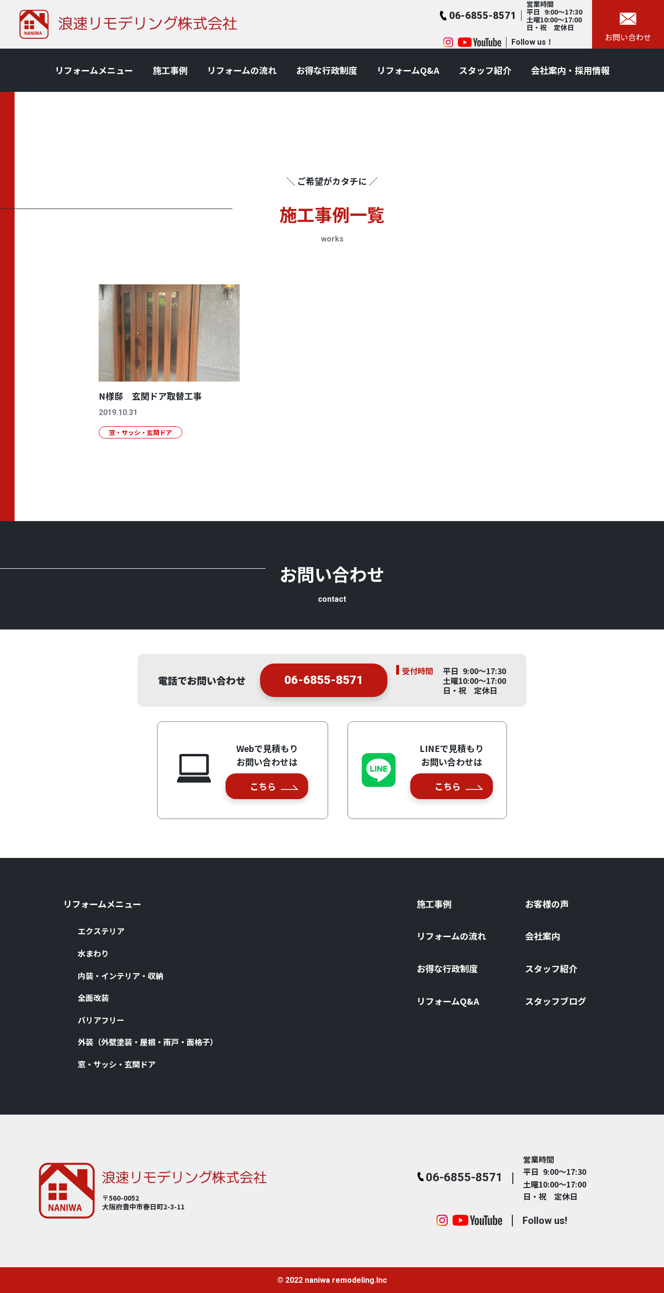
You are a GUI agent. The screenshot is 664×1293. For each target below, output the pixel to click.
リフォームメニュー (94, 70)
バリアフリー (101, 1020)
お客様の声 (547, 903)
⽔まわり (93, 953)
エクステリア (101, 931)
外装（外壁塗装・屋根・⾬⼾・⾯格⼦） (148, 1042)
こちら (263, 786)
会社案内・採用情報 (570, 70)
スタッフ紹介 (485, 70)
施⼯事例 (170, 70)
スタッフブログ (555, 1001)
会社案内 (542, 935)
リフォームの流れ (242, 70)
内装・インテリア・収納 (120, 975)
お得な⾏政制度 (326, 70)
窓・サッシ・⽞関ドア (117, 1064)
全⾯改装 (93, 997)
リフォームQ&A (408, 70)
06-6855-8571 (323, 680)
